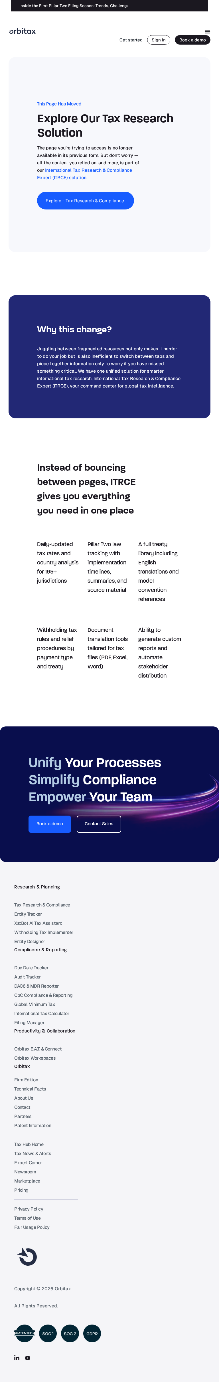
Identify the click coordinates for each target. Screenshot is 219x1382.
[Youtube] (27, 1358)
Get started (131, 40)
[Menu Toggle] (207, 31)
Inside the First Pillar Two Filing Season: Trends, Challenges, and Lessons (88, 5)
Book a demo (192, 40)
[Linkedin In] (16, 1358)
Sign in (159, 40)
